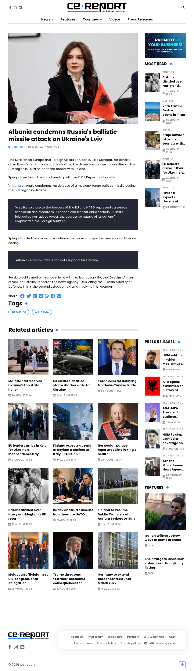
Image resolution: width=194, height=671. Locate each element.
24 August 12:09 (22, 459)
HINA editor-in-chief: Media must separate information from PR (173, 359)
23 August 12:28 (173, 121)
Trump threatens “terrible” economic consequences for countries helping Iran (71, 579)
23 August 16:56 (22, 524)
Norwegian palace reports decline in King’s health (117, 450)
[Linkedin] (20, 8)
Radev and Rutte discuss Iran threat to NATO (73, 512)
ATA (112, 177)
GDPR (173, 637)
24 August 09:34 (111, 459)
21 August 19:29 (66, 520)
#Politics (19, 312)
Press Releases (140, 19)
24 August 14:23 (111, 391)
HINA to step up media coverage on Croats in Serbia (173, 439)
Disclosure (115, 637)
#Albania (42, 312)
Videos (115, 19)
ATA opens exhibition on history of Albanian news (173, 386)
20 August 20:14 (66, 589)
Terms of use (83, 643)
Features (68, 19)
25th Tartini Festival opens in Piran (174, 110)
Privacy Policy (106, 643)
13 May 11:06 (173, 369)
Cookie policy (130, 643)
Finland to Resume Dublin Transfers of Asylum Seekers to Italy (116, 514)
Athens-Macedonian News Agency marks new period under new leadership (173, 465)
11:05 (151, 545)
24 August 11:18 (66, 459)
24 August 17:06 (66, 395)
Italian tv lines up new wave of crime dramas (163, 538)
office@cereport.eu (163, 643)
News (46, 19)
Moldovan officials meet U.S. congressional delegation (28, 579)
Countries (91, 19)
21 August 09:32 (22, 589)
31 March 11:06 (175, 448)
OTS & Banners (154, 637)
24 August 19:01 (22, 395)
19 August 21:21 (110, 589)
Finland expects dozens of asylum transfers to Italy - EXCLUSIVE (72, 450)
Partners (133, 637)
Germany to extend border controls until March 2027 (114, 579)
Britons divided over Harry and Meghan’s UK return (27, 514)
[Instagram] (15, 8)
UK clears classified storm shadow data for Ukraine (72, 385)
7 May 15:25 (173, 422)
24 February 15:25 (174, 476)
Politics (17, 147)
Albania (15, 185)
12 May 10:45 (173, 396)
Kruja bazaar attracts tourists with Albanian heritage (173, 139)
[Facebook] (10, 8)
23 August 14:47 (173, 150)
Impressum (95, 637)
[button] (22, 296)
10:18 (151, 573)
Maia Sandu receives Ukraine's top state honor (25, 385)
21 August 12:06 (111, 524)
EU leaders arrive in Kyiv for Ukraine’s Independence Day (27, 450)
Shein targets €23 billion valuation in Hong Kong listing (164, 563)
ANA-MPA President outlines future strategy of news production (172, 412)
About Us (76, 637)
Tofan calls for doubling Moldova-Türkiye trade (117, 383)
